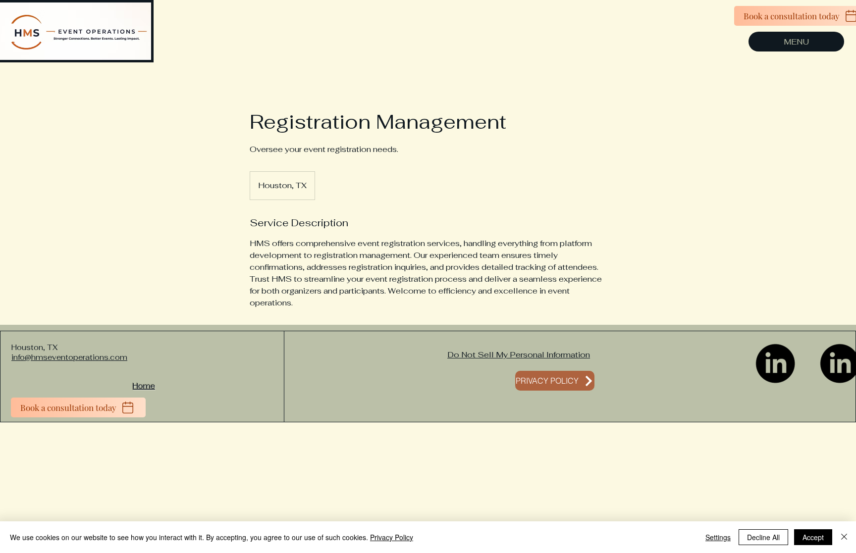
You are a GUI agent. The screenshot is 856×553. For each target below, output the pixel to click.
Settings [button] (718, 537)
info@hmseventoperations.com (69, 357)
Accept (813, 537)
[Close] (844, 537)
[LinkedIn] (775, 363)
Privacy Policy (391, 537)
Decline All (763, 537)
